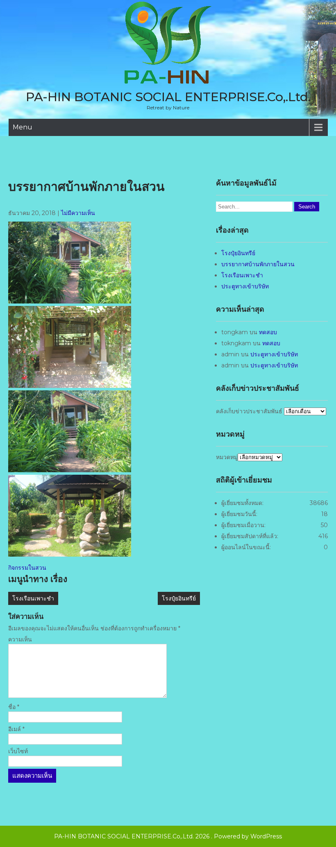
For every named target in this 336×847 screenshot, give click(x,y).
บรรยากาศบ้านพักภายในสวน (258, 264)
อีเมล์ (16, 729)
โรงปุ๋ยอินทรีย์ (179, 598)
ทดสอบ (268, 332)
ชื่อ (13, 707)
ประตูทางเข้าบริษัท (245, 286)
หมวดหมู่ (227, 457)
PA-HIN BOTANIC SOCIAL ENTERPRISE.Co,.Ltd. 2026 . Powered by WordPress (168, 836)
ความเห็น (20, 639)
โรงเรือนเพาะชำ (33, 598)
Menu (22, 127)
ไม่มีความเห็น (78, 213)
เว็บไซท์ (18, 751)
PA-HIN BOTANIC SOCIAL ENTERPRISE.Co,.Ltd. (168, 96)
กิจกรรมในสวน (27, 567)
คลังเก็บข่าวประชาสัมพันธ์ (249, 411)
